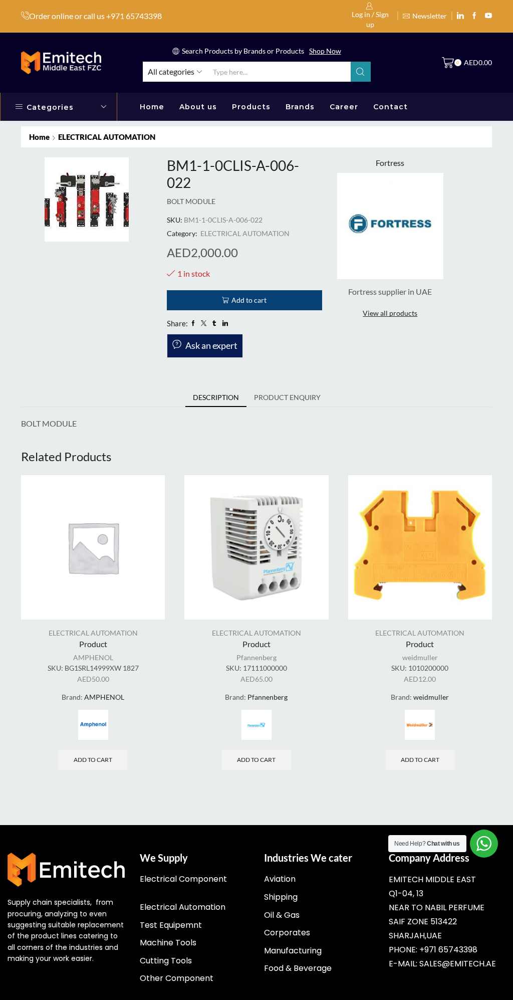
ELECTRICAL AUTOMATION (106, 136)
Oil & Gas (282, 915)
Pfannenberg (256, 657)
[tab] (215, 397)
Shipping (281, 897)
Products (251, 106)
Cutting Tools (166, 960)
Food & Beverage (298, 968)
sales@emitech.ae (457, 963)
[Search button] (361, 72)
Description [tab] (216, 397)
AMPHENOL (93, 657)
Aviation (280, 879)
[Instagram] (474, 16)
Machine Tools (168, 942)
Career (344, 106)
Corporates (287, 932)
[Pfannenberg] (256, 725)
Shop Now (325, 51)
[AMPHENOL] (93, 725)
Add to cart (249, 300)
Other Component (176, 978)
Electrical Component (183, 879)
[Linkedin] (460, 16)
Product (93, 644)
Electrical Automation (182, 907)
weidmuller (420, 657)
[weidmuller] (420, 725)
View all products (390, 313)
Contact (390, 106)
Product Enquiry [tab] (287, 397)
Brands (300, 106)
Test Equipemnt (171, 925)
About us (198, 106)
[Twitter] (488, 16)
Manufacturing (293, 950)
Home (152, 106)
